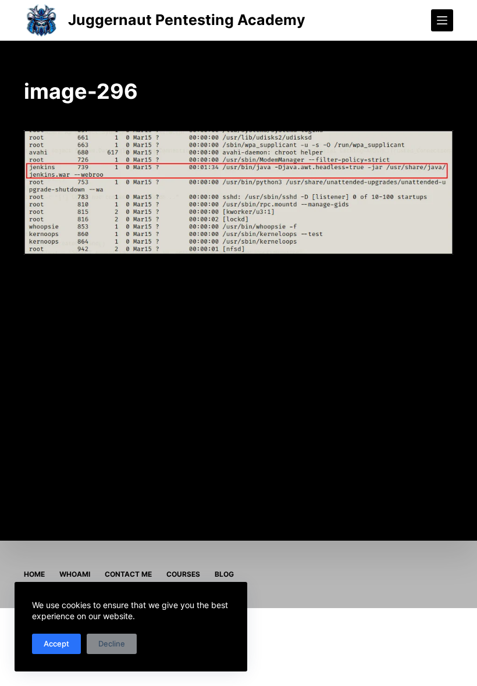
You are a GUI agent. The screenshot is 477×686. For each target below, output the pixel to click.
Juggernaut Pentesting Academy (186, 19)
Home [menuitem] (34, 574)
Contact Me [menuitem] (128, 574)
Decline (111, 643)
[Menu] (442, 20)
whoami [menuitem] (74, 574)
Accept (56, 643)
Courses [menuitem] (183, 574)
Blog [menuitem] (224, 574)
